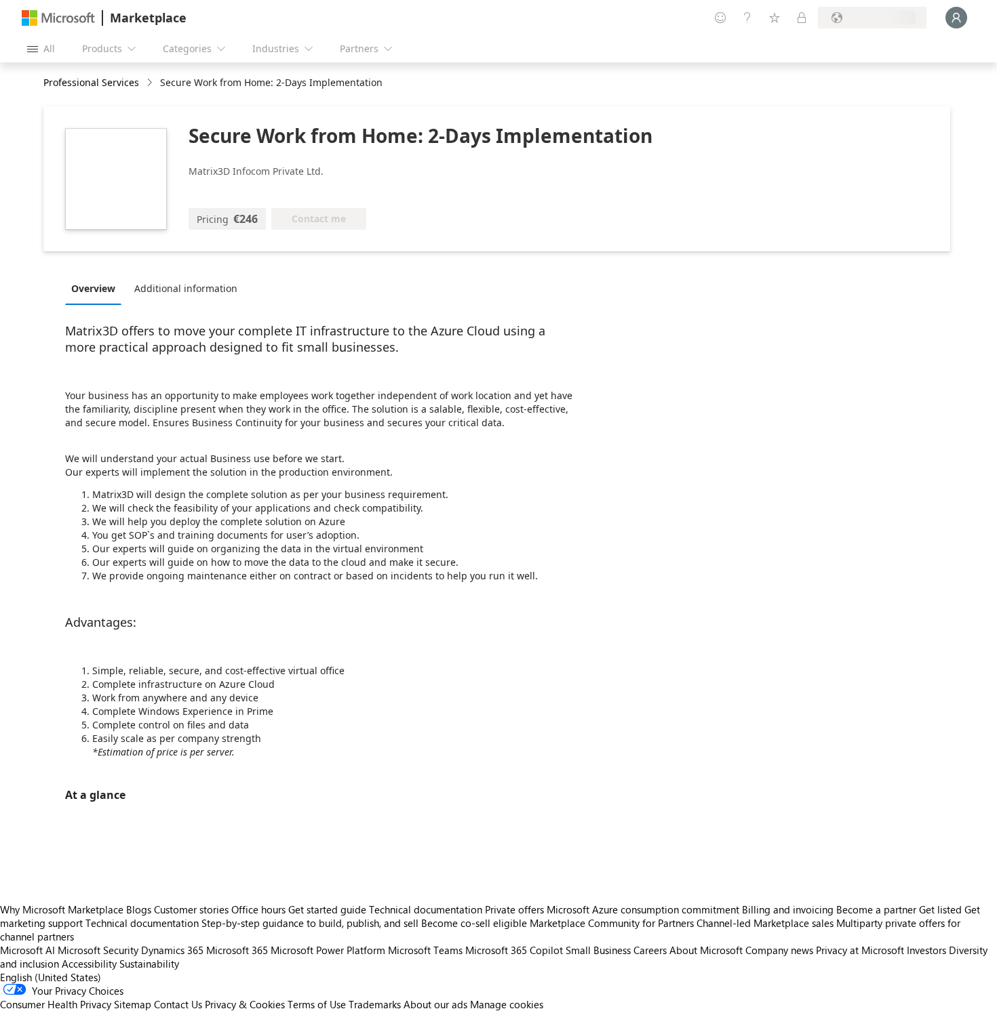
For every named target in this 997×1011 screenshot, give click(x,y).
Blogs (138, 909)
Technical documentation (425, 909)
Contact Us (178, 1004)
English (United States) (50, 977)
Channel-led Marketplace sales (765, 923)
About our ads (435, 1004)
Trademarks (375, 1004)
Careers (650, 950)
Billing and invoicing (788, 909)
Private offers (514, 909)
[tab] (96, 288)
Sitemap (132, 1004)
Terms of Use (317, 1004)
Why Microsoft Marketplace (61, 909)
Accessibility (89, 963)
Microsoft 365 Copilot (514, 950)
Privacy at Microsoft (860, 950)
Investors (926, 950)
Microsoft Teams (425, 950)
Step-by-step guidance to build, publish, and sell (309, 923)
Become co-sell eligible (474, 923)
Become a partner (876, 909)
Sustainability (149, 963)
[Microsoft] (58, 18)
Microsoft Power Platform (328, 950)
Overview (93, 288)
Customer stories (191, 909)
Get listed (940, 909)
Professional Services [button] (91, 82)
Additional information (185, 288)
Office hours (258, 909)
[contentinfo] (151, 83)
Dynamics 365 (172, 950)
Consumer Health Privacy (55, 1004)
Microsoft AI (27, 950)
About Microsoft (706, 950)
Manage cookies (506, 1004)
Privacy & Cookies (245, 1004)
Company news (779, 950)
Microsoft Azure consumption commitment (644, 909)
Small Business (598, 950)
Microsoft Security (98, 950)
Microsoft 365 (237, 950)
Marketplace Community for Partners (612, 923)
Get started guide (327, 909)
